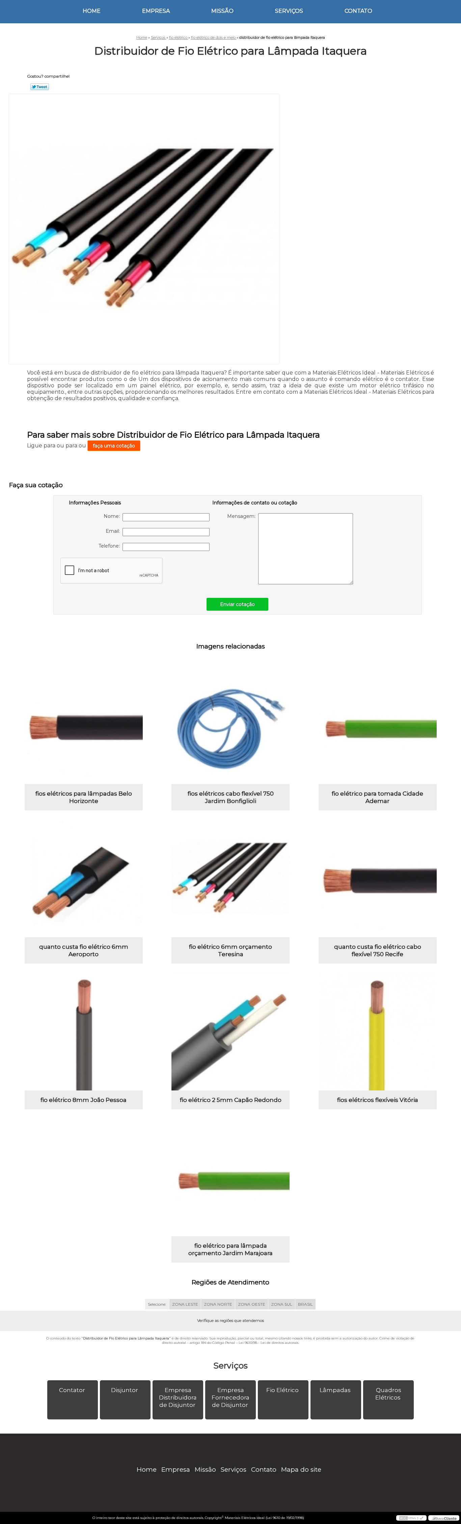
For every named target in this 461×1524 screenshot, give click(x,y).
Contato (358, 11)
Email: (114, 531)
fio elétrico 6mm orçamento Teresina (230, 950)
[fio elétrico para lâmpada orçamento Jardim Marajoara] (230, 1177)
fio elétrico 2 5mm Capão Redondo (230, 1100)
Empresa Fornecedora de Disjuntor (230, 1397)
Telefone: (111, 546)
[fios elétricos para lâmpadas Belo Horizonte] (84, 725)
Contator (72, 1390)
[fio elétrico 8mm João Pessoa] (84, 1031)
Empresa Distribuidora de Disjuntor (178, 1397)
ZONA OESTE (251, 1304)
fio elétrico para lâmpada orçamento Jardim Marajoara (230, 1249)
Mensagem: (242, 516)
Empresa (156, 11)
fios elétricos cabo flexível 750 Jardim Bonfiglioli (231, 797)
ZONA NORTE (218, 1304)
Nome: (113, 516)
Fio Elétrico (282, 1390)
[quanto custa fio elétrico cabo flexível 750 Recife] (378, 878)
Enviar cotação (237, 604)
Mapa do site (301, 1469)
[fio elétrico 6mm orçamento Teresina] (230, 878)
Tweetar (39, 86)
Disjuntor (124, 1390)
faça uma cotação (114, 446)
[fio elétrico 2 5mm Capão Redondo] (230, 1031)
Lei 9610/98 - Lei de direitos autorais (268, 1342)
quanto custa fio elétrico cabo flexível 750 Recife (377, 950)
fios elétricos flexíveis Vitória (377, 1100)
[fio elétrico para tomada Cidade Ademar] (378, 725)
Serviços (289, 11)
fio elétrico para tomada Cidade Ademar (377, 797)
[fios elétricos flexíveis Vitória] (378, 1031)
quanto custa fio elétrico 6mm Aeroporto (83, 950)
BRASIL (305, 1304)
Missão (222, 11)
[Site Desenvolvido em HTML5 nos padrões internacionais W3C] (411, 1518)
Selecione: (157, 1304)
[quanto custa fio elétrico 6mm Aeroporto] (84, 878)
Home (92, 11)
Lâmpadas (335, 1390)
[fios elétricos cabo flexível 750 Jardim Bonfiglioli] (230, 725)
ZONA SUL (281, 1304)
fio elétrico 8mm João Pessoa (83, 1100)
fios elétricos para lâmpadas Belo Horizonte (83, 797)
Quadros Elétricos (388, 1394)
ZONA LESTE (185, 1304)
